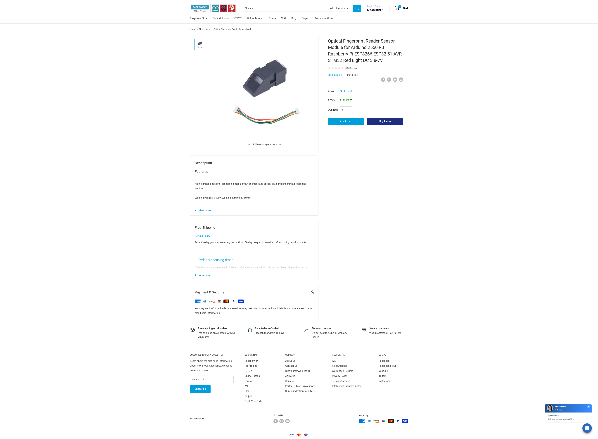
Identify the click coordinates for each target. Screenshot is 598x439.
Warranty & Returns (342, 370)
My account (374, 9)
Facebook (384, 360)
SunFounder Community (298, 391)
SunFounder (335, 75)
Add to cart (346, 121)
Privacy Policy (339, 375)
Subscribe (200, 388)
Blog (293, 18)
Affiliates (290, 375)
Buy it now (385, 121)
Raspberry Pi (197, 18)
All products (204, 29)
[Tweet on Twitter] (395, 79)
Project (305, 18)
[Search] (357, 8)
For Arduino (219, 18)
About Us (290, 360)
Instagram (384, 381)
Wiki (283, 18)
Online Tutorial (255, 18)
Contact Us (291, 365)
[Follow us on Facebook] (275, 421)
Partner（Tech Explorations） (301, 386)
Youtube (383, 370)
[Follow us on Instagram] (281, 421)
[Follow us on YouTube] (287, 421)
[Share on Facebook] (383, 79)
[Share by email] (401, 79)
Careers (289, 381)
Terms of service (341, 381)
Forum (272, 18)
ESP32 (238, 18)
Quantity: (333, 109)
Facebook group (387, 365)
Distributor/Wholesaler (297, 370)
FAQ (334, 360)
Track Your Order (324, 18)
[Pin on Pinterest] (389, 79)
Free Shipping (339, 365)
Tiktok (382, 375)
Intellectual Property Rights (346, 386)
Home (193, 29)
